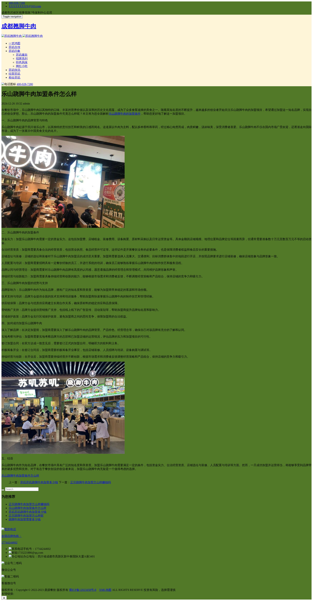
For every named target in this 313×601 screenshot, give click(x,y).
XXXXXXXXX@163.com (25, 6)
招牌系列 (22, 58)
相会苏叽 (14, 77)
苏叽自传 (14, 47)
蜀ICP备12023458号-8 (82, 589)
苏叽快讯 (14, 69)
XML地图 (105, 589)
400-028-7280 (17, 3)
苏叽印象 (14, 50)
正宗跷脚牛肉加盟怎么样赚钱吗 (90, 482)
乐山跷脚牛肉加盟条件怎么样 (20, 475)
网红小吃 (22, 66)
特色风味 (22, 62)
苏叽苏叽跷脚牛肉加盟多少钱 (39, 482)
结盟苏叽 (14, 73)
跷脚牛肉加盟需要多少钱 (25, 519)
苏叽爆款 (22, 54)
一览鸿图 (14, 43)
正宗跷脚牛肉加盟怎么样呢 (26, 515)
